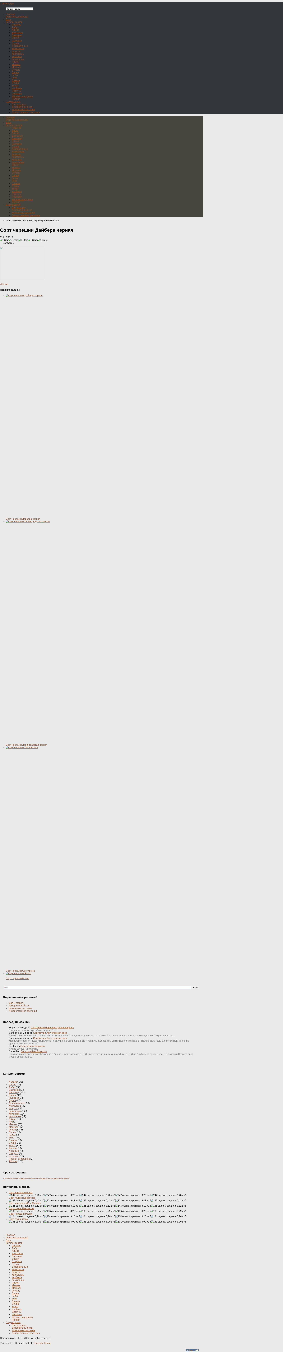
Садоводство (13, 101)
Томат (15, 85)
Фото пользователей (17, 16)
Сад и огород (19, 104)
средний (66, 1178)
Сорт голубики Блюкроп (34, 1051)
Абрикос (16, 24)
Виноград (17, 35)
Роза (14, 77)
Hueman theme (42, 1343)
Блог (8, 19)
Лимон (15, 62)
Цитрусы (16, 91)
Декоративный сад (22, 107)
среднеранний (57, 1178)
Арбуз (15, 27)
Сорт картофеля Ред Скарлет (25, 1203)
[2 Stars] (13, 240)
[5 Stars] (42, 240)
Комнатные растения (23, 109)
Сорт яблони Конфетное (22, 1198)
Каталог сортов (14, 22)
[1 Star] (4, 240)
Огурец (16, 69)
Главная (10, 14)
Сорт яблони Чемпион (32, 1046)
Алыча (15, 30)
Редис (15, 75)
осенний (16, 1178)
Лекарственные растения (26, 112)
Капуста (16, 51)
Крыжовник (18, 59)
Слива (15, 83)
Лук (11, 1121)
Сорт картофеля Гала (20, 1192)
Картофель (18, 54)
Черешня (17, 93)
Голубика (17, 40)
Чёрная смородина (22, 96)
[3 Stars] (23, 240)
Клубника (17, 56)
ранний (28, 1178)
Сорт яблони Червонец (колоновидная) (52, 1027)
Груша (15, 43)
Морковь (16, 67)
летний (10, 1178)
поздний (22, 1178)
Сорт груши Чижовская (21, 1208)
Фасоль (13, 1148)
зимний (5, 1178)
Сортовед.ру (7, 3)
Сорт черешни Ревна (20, 1213)
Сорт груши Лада (18, 1219)
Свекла (16, 80)
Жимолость (18, 48)
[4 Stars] (33, 240)
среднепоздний (46, 1178)
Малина (16, 64)
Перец (15, 72)
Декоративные (20, 46)
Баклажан (17, 32)
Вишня (15, 38)
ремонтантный (36, 1178)
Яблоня (16, 99)
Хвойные (17, 88)
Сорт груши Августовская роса (50, 1033)
